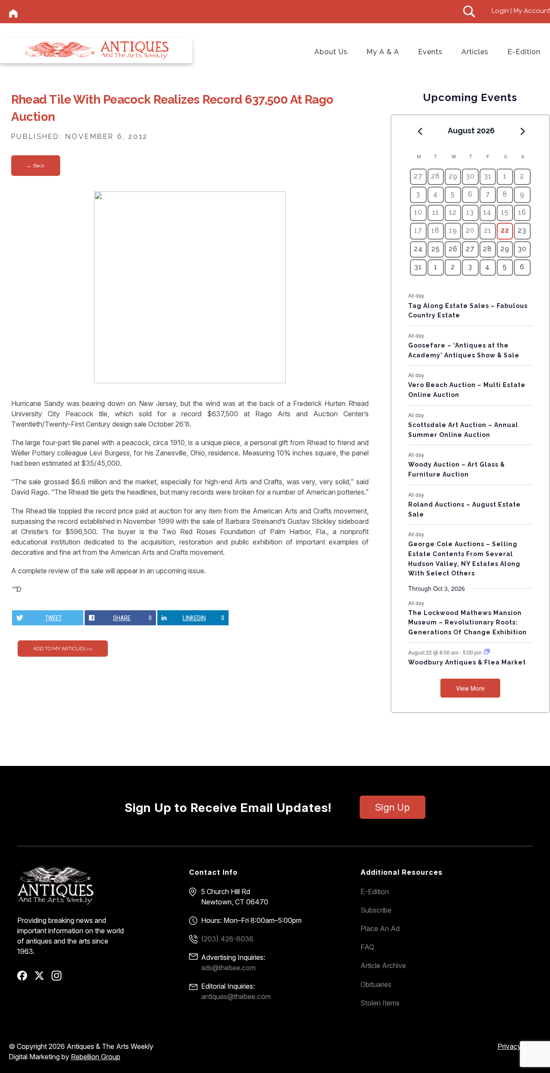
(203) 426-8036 (227, 939)
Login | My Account (521, 11)
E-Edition (524, 52)
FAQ (367, 947)
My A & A (383, 52)
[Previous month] (420, 131)
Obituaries (376, 984)
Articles (475, 52)
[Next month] (523, 131)
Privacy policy (519, 1046)
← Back (36, 166)
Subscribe (376, 910)
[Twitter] (42, 978)
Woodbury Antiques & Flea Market (467, 662)
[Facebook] (25, 978)
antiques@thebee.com (236, 996)
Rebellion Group (95, 1056)
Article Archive (383, 965)
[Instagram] (59, 978)
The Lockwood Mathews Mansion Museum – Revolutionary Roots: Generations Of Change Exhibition (467, 622)
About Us (331, 52)
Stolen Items (380, 1003)
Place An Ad (380, 928)
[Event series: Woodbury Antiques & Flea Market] (487, 651)
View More (470, 688)
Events (430, 52)
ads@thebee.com (228, 967)
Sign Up (392, 807)
